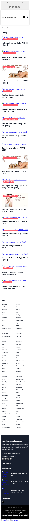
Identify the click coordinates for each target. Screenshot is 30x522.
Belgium (5, 515)
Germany (23, 513)
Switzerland (17, 510)
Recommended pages (9, 456)
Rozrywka (11, 67)
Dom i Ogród (12, 53)
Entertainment (13, 158)
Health (11, 267)
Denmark (15, 515)
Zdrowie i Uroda (13, 38)
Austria (10, 515)
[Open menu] (24, 17)
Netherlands (12, 513)
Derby (5, 38)
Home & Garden (13, 119)
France (11, 510)
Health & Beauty (13, 105)
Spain (21, 515)
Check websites (6, 463)
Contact (22, 2)
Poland (26, 515)
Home (3, 27)
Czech (6, 510)
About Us (9, 2)
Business (6, 181)
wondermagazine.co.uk (9, 17)
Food (10, 90)
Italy (19, 513)
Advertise (16, 2)
